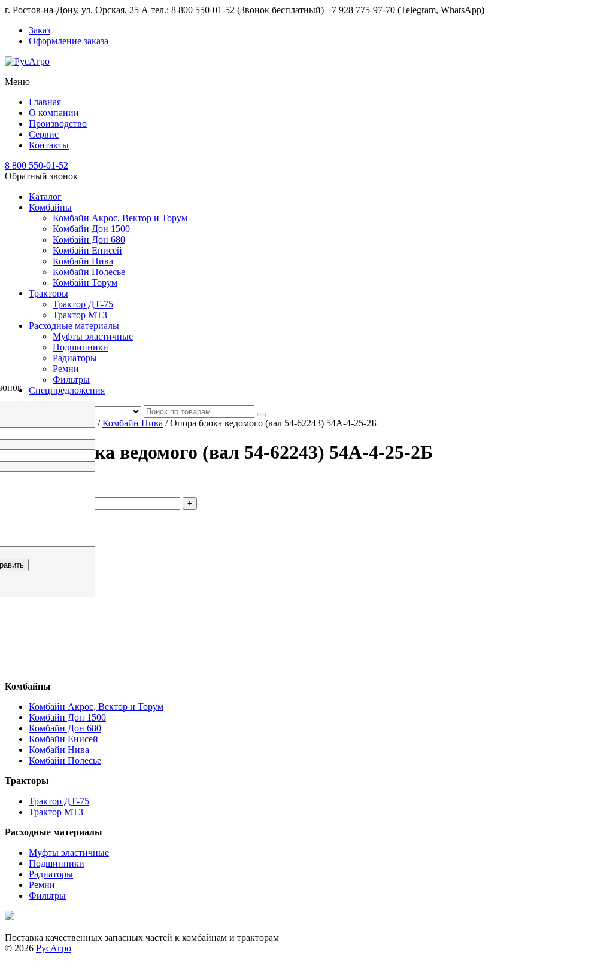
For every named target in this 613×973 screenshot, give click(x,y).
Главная (45, 102)
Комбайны (50, 207)
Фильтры (71, 379)
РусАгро (53, 948)
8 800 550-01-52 (36, 165)
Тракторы (48, 293)
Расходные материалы (74, 326)
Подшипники (80, 347)
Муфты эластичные (93, 336)
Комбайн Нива (83, 261)
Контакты (49, 145)
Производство (58, 123)
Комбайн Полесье (89, 272)
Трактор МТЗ (80, 315)
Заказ (39, 30)
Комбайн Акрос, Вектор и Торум (120, 218)
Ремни (66, 369)
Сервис (44, 134)
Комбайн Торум (85, 282)
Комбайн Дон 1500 (91, 229)
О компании (54, 113)
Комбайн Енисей (87, 250)
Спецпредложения (67, 390)
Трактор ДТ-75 (83, 304)
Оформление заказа (68, 41)
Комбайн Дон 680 (89, 239)
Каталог (45, 196)
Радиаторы (75, 358)
